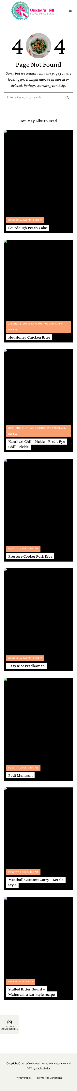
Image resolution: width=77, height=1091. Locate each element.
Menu (70, 11)
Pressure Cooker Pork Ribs (30, 556)
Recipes (37, 220)
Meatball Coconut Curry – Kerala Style (36, 882)
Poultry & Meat (54, 324)
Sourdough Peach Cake (27, 227)
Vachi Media (43, 1068)
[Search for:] (38, 97)
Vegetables (26, 981)
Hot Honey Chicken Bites (29, 337)
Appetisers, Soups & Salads (25, 324)
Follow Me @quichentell (9, 1028)
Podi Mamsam (20, 775)
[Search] (67, 97)
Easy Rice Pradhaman (26, 665)
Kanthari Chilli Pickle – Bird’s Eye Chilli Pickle (36, 444)
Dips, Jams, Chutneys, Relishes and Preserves (36, 428)
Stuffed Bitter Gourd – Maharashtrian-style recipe (31, 992)
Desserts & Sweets (20, 220)
